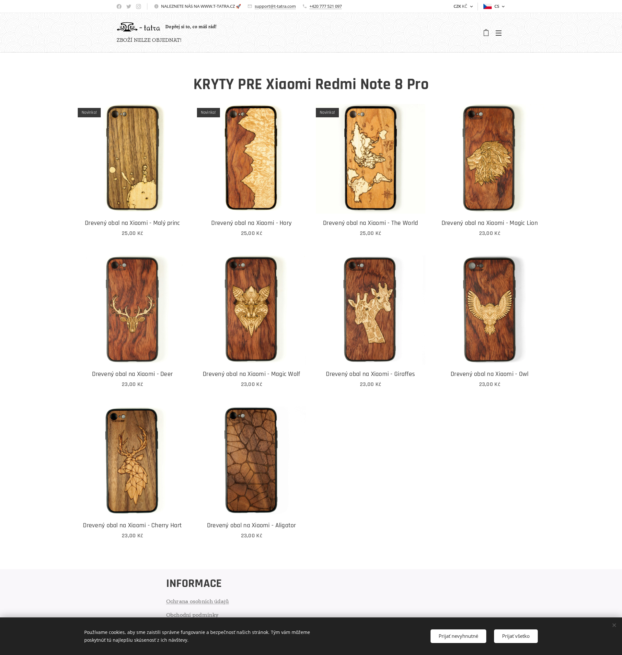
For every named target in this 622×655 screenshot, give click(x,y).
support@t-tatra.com (275, 6)
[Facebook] (119, 6)
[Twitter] (129, 6)
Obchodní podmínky (192, 614)
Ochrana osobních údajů (197, 601)
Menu (500, 32)
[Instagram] (138, 6)
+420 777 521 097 (325, 6)
